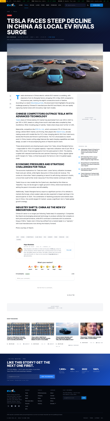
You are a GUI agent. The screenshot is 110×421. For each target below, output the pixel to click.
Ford (43, 5)
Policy (39, 398)
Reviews (40, 401)
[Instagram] (19, 406)
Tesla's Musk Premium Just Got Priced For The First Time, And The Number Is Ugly (64, 338)
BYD (60, 5)
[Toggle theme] (87, 5)
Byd (18, 237)
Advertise (52, 398)
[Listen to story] (10, 103)
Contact (52, 395)
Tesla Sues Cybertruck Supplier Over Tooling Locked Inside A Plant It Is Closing (40, 338)
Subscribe (96, 5)
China (22, 237)
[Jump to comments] (10, 107)
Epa (45, 237)
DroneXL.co (32, 254)
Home (21, 5)
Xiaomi (19, 239)
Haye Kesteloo (29, 244)
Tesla (26, 5)
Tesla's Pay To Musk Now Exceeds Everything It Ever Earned (90, 337)
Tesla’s (18, 120)
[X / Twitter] (8, 406)
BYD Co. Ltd (39, 129)
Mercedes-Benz (29, 401)
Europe (50, 237)
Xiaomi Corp (60, 132)
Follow (69, 250)
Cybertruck (29, 237)
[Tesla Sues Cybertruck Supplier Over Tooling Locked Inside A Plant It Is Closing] (42, 329)
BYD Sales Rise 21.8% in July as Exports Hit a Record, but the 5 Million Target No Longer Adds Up (89, 158)
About (51, 393)
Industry (40, 403)
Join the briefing (47, 376)
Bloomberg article (37, 103)
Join (84, 397)
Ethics (51, 401)
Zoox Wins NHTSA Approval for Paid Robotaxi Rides (89, 169)
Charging (40, 395)
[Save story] (10, 96)
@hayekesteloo (28, 256)
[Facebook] (12, 406)
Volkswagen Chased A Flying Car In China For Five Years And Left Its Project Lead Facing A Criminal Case (90, 151)
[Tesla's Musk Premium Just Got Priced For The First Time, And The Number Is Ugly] (67, 329)
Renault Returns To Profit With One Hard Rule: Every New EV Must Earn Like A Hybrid (90, 164)
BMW (47, 5)
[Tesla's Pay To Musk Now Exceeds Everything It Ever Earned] (91, 329)
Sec (67, 237)
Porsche (54, 5)
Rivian (32, 5)
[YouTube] (15, 406)
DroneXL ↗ (53, 403)
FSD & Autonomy (42, 393)
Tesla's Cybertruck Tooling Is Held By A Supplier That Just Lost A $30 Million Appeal (90, 175)
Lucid (38, 5)
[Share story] (10, 99)
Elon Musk (39, 237)
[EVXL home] (11, 5)
